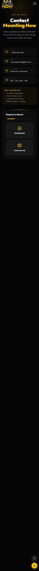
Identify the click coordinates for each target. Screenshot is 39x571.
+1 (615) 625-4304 (17, 52)
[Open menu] (35, 3)
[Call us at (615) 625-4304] (34, 565)
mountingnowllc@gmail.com (21, 62)
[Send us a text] (34, 558)
